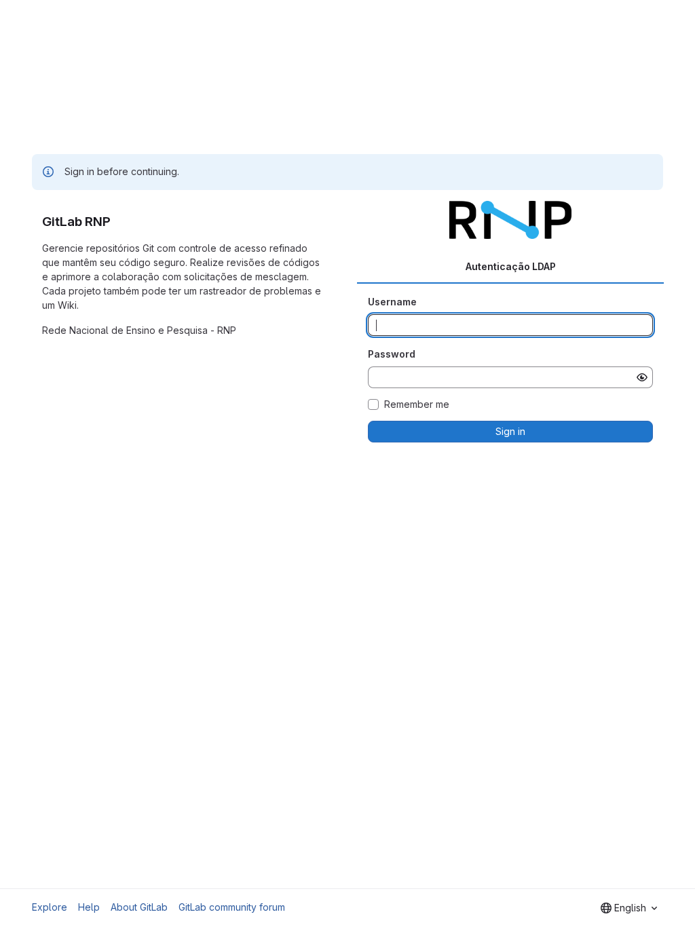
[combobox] (629, 908)
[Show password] (642, 377)
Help (89, 907)
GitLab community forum (232, 907)
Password (391, 354)
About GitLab (139, 907)
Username (392, 301)
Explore (49, 907)
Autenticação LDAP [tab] (511, 266)
